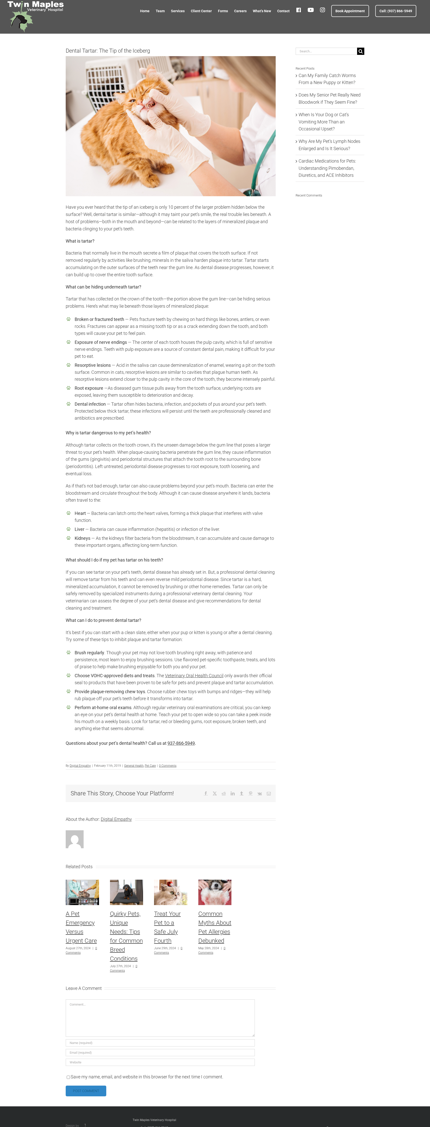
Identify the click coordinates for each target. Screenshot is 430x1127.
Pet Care (150, 765)
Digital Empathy (80, 765)
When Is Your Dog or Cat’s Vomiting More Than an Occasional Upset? (324, 122)
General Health (134, 765)
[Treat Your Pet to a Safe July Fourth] (170, 882)
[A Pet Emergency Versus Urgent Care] (82, 882)
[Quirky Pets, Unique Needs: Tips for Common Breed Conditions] (126, 882)
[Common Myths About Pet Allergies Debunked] (215, 882)
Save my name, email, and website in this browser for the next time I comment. (147, 1076)
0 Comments (167, 765)
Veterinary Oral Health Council (194, 675)
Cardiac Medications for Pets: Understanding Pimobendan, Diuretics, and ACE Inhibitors (327, 168)
